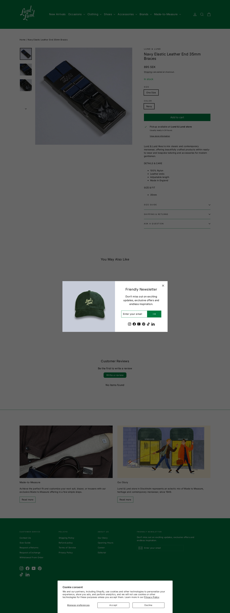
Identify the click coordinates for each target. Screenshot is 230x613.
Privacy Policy (151, 597)
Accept (113, 605)
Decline (148, 605)
